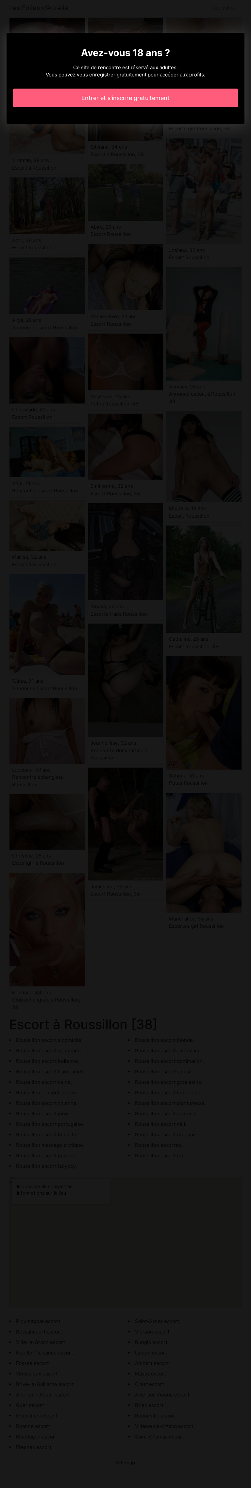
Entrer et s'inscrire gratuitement (125, 97)
